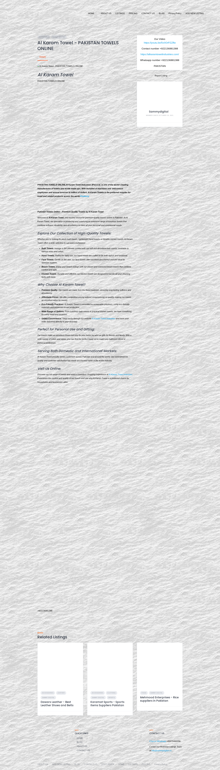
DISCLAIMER (107, 764)
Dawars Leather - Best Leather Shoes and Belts (57, 703)
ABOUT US (106, 13)
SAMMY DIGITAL (59, 37)
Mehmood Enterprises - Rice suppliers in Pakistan (159, 699)
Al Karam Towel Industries (103, 319)
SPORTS (111, 697)
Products (84, 196)
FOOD (144, 693)
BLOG (161, 13)
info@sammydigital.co (161, 751)
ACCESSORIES (47, 693)
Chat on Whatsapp (158, 741)
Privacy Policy (175, 13)
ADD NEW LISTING (194, 13)
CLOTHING (111, 693)
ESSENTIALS (44, 37)
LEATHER (61, 693)
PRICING (133, 13)
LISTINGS (120, 13)
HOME (91, 13)
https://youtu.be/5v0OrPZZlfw (160, 42)
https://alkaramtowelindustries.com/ (160, 54)
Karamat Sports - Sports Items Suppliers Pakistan (107, 703)
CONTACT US (148, 13)
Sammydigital (158, 111)
